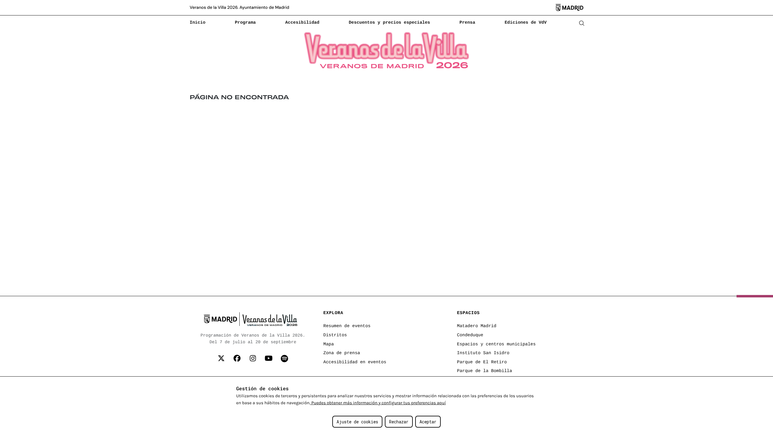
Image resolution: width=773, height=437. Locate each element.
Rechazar (399, 422)
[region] (386, 406)
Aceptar (427, 422)
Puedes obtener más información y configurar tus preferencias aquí (378, 402)
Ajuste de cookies (357, 422)
